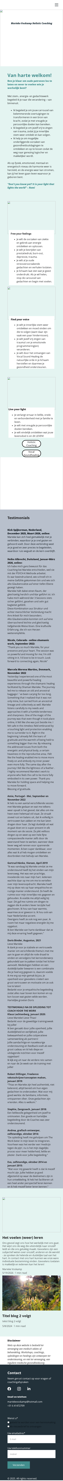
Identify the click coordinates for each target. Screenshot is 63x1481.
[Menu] (56, 5)
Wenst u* (12, 1418)
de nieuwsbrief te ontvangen (25, 1426)
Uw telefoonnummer (18, 1448)
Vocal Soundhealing (31, 453)
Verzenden (19, 1465)
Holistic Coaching (31, 444)
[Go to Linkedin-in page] (29, 1389)
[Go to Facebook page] (9, 1389)
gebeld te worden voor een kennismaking (32, 1422)
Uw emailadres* (16, 1433)
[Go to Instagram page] (19, 1389)
